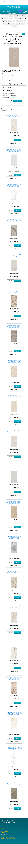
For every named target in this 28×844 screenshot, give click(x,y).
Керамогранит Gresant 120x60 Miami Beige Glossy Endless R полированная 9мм (14, 572)
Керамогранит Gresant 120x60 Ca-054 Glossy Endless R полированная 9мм (14, 748)
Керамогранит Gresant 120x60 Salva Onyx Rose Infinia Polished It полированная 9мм (14, 432)
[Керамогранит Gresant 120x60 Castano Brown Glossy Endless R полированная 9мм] (14, 301)
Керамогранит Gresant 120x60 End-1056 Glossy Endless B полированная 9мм (14, 678)
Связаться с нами (5, 828)
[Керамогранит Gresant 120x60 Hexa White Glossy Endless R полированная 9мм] (14, 617)
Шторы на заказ (4, 836)
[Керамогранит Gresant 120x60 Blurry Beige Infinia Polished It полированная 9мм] (14, 406)
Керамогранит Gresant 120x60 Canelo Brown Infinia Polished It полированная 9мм (14, 326)
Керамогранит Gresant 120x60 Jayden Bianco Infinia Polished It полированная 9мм (14, 185)
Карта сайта (3, 832)
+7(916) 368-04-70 (7, 11)
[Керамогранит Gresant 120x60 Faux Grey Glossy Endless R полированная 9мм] (14, 653)
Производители (4, 831)
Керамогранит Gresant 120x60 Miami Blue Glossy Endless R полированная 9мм (14, 537)
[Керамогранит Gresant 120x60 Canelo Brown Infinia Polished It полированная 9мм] (14, 336)
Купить (17, 140)
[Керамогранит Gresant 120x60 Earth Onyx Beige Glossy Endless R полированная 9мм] (14, 723)
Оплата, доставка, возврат (7, 837)
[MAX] (20, 11)
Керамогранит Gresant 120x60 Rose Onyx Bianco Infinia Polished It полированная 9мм (14, 467)
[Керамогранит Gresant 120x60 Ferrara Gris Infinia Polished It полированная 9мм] (14, 230)
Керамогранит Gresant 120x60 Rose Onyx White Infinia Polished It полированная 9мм (14, 150)
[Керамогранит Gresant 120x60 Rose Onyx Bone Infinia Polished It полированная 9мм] (14, 57)
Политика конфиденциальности (8, 838)
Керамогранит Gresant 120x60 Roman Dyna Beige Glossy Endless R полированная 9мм (14, 502)
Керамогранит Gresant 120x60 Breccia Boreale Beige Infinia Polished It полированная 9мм (14, 361)
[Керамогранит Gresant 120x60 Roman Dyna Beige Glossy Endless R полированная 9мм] (14, 512)
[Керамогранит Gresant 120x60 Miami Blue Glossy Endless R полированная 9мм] (14, 547)
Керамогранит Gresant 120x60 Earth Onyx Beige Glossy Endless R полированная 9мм (14, 713)
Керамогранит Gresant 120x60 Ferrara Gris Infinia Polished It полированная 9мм (14, 220)
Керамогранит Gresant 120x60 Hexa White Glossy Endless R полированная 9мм (14, 608)
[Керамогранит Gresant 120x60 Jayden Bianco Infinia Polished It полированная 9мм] (14, 195)
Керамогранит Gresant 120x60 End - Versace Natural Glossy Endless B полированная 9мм (14, 256)
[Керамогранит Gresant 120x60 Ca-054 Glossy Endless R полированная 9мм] (14, 758)
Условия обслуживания (6, 840)
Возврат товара (4, 830)
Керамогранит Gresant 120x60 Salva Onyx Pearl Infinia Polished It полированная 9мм (14, 115)
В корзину (17, 101)
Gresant (12, 97)
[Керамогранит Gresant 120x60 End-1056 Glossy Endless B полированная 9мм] (14, 688)
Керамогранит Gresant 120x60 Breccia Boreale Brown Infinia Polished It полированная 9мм (14, 783)
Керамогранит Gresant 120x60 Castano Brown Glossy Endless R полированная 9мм (14, 291)
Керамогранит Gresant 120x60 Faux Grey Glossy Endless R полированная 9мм (14, 643)
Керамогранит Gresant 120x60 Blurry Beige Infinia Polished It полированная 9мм (14, 396)
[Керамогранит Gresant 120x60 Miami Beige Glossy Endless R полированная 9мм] (14, 582)
